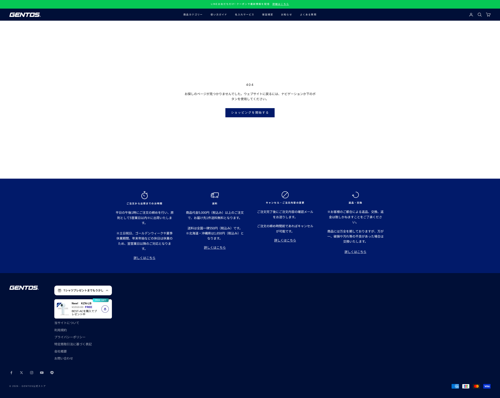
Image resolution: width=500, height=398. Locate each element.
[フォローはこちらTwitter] (21, 373)
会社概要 (60, 351)
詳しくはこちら (144, 258)
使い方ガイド (219, 14)
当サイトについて (66, 323)
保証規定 (267, 14)
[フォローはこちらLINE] (52, 373)
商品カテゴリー (193, 14)
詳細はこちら (280, 4)
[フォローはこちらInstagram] (32, 373)
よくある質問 (308, 14)
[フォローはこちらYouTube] (42, 373)
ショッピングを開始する (250, 112)
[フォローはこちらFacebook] (11, 373)
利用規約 (60, 330)
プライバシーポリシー (70, 337)
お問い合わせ (63, 358)
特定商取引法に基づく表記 (73, 344)
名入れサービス (244, 14)
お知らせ (286, 14)
